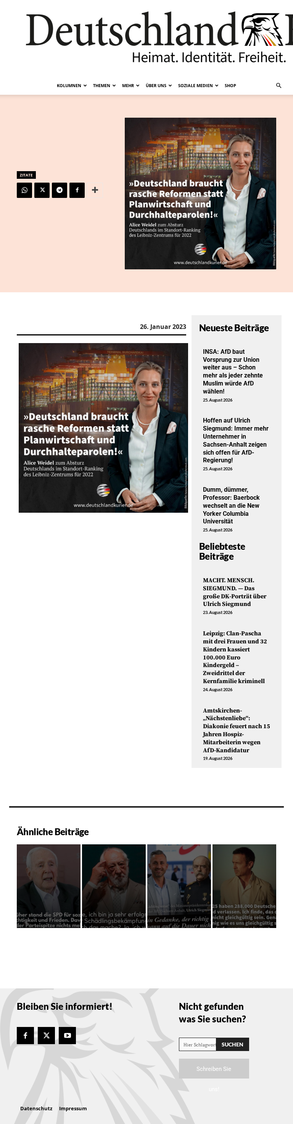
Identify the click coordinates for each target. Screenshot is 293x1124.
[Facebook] (77, 190)
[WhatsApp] (24, 190)
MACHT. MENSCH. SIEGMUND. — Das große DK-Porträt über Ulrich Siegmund (234, 592)
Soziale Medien (195, 85)
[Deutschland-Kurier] (146, 38)
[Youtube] (67, 1035)
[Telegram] (59, 190)
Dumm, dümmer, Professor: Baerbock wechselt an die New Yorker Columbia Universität (231, 505)
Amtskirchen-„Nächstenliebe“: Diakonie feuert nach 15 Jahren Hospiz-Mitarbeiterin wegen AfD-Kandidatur (236, 730)
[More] (95, 190)
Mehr (128, 85)
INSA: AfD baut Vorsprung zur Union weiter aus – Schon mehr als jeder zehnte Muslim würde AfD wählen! (233, 371)
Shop (230, 85)
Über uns (156, 85)
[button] (278, 85)
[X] (42, 190)
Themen (101, 85)
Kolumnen (69, 85)
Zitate (26, 175)
